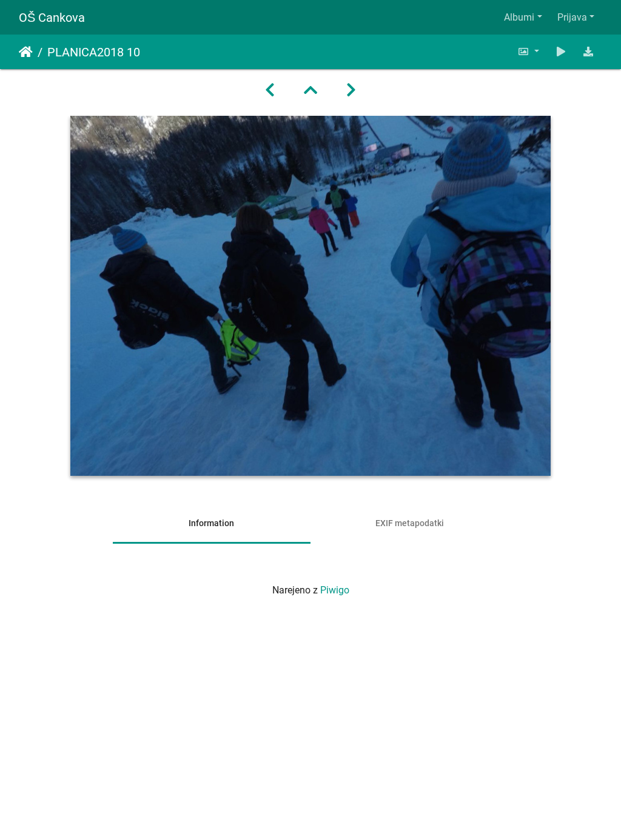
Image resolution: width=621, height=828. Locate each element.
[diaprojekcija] (561, 51)
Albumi (519, 17)
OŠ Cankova (52, 17)
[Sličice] (310, 90)
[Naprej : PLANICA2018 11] (351, 90)
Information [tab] (211, 523)
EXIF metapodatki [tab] (409, 523)
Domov (26, 52)
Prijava (572, 17)
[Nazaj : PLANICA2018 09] (269, 90)
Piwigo (334, 590)
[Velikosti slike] (528, 51)
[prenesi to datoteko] (588, 51)
